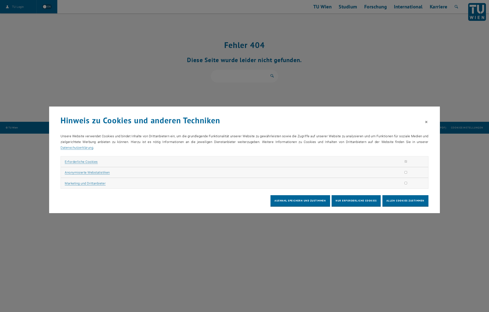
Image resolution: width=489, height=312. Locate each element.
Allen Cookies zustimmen (405, 200)
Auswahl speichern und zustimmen (300, 200)
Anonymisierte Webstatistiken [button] (87, 172)
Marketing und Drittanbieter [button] (85, 183)
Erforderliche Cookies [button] (81, 162)
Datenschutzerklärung (77, 148)
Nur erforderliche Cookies (356, 200)
